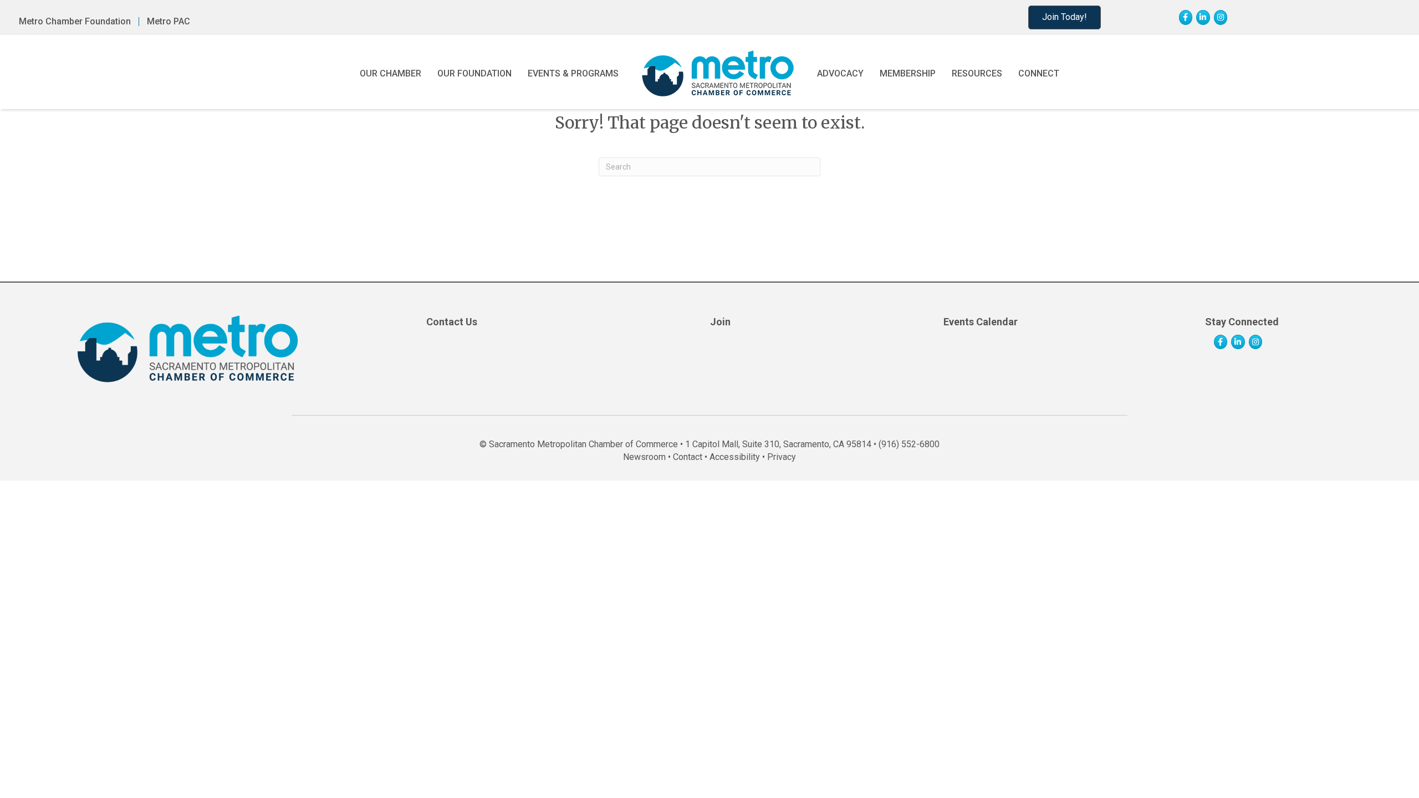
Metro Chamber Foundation (75, 21)
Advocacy (840, 73)
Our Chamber (390, 73)
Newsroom (644, 457)
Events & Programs (573, 73)
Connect (1038, 73)
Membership (908, 73)
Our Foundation (474, 73)
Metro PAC (168, 21)
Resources (977, 73)
